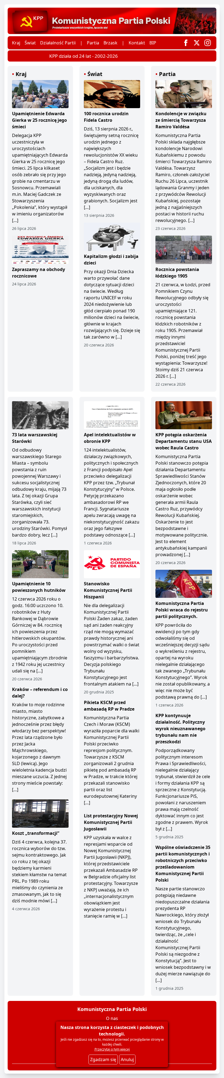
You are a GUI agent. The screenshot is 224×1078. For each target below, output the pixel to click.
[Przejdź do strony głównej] (112, 21)
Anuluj (127, 1059)
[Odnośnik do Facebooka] (185, 42)
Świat (30, 43)
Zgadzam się (103, 1059)
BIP (152, 43)
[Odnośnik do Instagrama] (207, 42)
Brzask (110, 43)
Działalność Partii (58, 43)
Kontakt (137, 43)
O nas (112, 1018)
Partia (93, 43)
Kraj (16, 43)
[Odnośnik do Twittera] (196, 42)
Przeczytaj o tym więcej (112, 1049)
